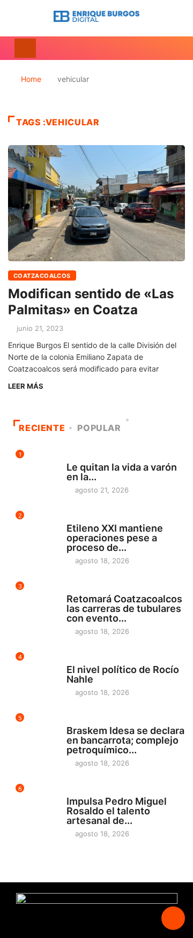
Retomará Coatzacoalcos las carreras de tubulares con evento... (124, 608)
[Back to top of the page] (173, 918)
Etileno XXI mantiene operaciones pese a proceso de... (114, 538)
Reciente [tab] (42, 427)
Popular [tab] (99, 427)
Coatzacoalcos (42, 275)
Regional (82, 518)
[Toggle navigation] (25, 48)
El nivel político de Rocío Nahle (122, 674)
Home (31, 79)
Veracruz (83, 659)
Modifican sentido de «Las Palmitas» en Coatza (91, 301)
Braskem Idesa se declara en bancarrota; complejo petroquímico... (125, 740)
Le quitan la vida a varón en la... (121, 472)
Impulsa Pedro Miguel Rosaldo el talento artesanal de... (116, 811)
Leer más (25, 386)
